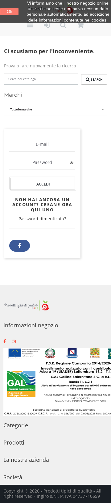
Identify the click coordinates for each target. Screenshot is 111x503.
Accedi (43, 184)
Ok (9, 11)
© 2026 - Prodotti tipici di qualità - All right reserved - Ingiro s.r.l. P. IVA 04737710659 (52, 493)
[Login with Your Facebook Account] (19, 246)
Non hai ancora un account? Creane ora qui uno (42, 205)
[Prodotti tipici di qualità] (26, 305)
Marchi (13, 94)
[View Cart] (80, 26)
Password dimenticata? (42, 219)
